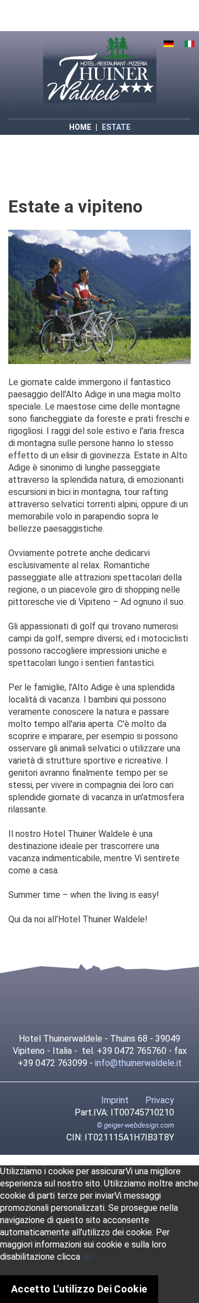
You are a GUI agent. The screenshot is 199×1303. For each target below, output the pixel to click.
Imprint (115, 1100)
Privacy (159, 1100)
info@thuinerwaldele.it (138, 1063)
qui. (88, 1256)
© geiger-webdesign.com (135, 1125)
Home (80, 127)
